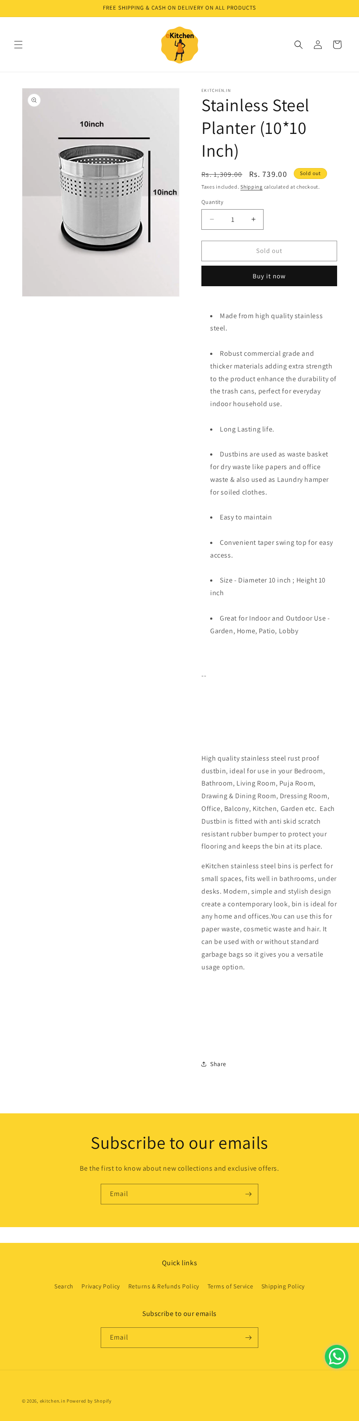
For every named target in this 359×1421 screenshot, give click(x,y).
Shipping (251, 186)
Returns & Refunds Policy (163, 1286)
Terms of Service (230, 1286)
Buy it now (269, 276)
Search (64, 1286)
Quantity (212, 202)
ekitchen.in (53, 1401)
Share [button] (218, 1064)
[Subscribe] (248, 1194)
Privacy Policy (100, 1286)
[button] (18, 44)
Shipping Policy (283, 1286)
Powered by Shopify (89, 1401)
